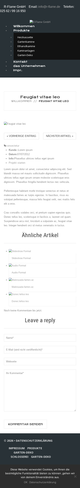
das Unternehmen (29, 66)
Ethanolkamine (26, 46)
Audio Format (19, 272)
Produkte (21, 30)
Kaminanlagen (26, 50)
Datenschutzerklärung (34, 440)
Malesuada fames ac (23, 287)
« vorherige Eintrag (21, 136)
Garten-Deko (23, 452)
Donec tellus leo (20, 301)
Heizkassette (25, 37)
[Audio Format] (17, 265)
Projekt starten (17, 162)
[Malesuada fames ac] (21, 279)
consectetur (12, 145)
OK (25, 482)
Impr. (17, 70)
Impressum (17, 448)
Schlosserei (19, 457)
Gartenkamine (26, 41)
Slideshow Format (21, 258)
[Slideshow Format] (20, 251)
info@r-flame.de (49, 6)
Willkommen (21, 101)
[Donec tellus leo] (19, 294)
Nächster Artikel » (59, 136)
